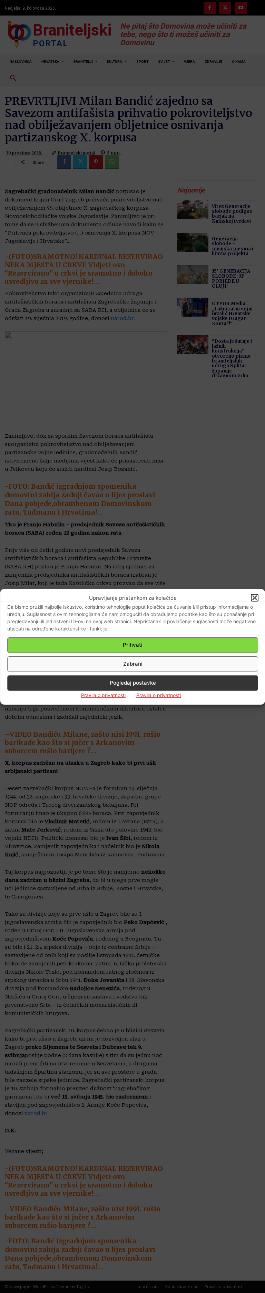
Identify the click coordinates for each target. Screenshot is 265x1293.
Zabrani (133, 663)
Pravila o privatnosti (103, 695)
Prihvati (133, 644)
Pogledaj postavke (133, 682)
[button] (254, 597)
